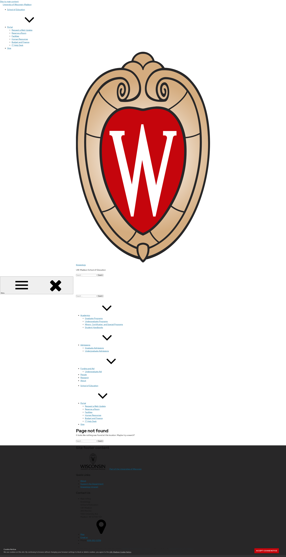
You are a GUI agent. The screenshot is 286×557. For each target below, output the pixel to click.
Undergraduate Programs (96, 321)
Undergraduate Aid (93, 371)
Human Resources (20, 39)
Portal (10, 27)
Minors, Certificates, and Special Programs (104, 324)
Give (9, 48)
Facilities (15, 36)
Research (84, 377)
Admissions (85, 345)
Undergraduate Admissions (97, 351)
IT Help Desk (17, 45)
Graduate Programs (94, 318)
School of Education (16, 9)
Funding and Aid (87, 368)
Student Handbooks (94, 327)
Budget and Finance (20, 42)
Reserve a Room (19, 33)
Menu (3, 293)
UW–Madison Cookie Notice (120, 552)
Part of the (125, 469)
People (83, 374)
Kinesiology (81, 265)
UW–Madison (17, 4)
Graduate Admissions (94, 348)
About (83, 380)
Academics (85, 315)
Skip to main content (9, 1)
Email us (84, 537)
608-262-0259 (94, 540)
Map (82, 534)
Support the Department (91, 484)
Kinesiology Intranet (89, 487)
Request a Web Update (22, 30)
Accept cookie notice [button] (266, 551)
